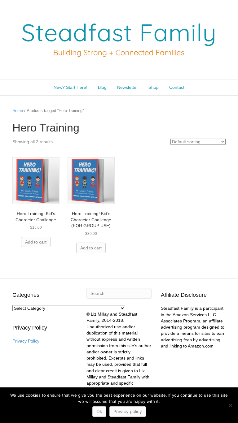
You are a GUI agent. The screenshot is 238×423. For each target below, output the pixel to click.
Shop (153, 87)
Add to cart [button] (35, 242)
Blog (102, 87)
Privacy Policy (25, 341)
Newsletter (127, 87)
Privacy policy (127, 411)
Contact (176, 87)
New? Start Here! (70, 87)
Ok (99, 411)
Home (17, 110)
